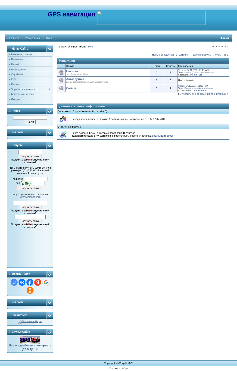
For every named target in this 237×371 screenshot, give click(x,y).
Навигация (67, 61)
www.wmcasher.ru (30, 196)
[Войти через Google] (46, 282)
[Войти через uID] (14, 282)
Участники (182, 54)
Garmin (71, 88)
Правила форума (201, 54)
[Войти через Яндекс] (37, 282)
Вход (49, 38)
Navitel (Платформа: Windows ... (200, 72)
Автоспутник (75, 79)
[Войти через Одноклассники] (30, 290)
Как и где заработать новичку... (199, 88)
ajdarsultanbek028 (162, 135)
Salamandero (200, 90)
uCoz (125, 368)
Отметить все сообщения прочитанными (204, 93)
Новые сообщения (163, 54)
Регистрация (32, 38)
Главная (14, 38)
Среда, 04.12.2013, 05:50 (190, 86)
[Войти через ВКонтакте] (22, 282)
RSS (90, 46)
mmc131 (198, 75)
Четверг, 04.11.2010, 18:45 (191, 70)
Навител (72, 71)
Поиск (217, 54)
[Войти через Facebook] (29, 282)
